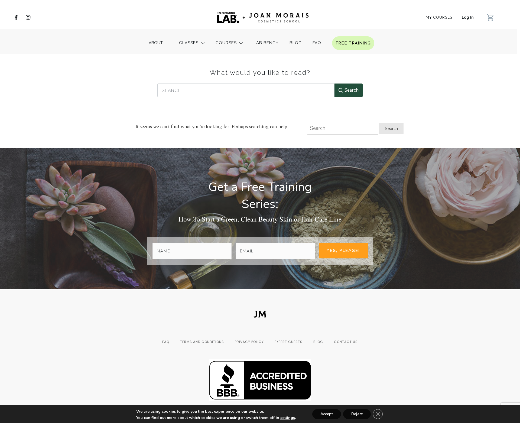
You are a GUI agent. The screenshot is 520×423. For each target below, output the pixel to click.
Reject (357, 413)
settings (287, 417)
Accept (326, 413)
